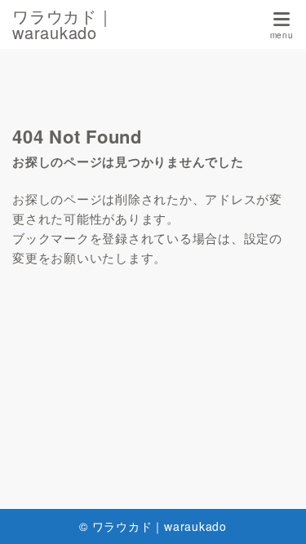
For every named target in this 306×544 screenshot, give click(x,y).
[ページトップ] (273, 511)
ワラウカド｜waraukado (63, 24)
